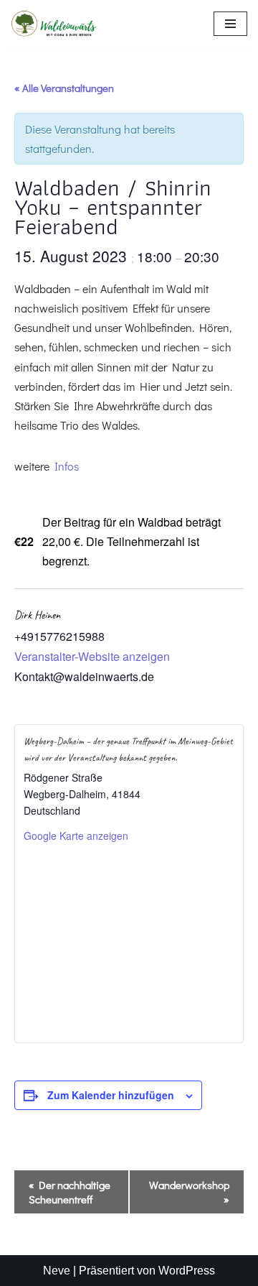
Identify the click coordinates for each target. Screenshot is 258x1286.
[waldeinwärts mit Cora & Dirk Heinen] (54, 23)
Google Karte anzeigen (76, 835)
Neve (56, 1270)
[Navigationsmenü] (230, 23)
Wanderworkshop (189, 1192)
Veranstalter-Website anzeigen (92, 656)
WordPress (186, 1270)
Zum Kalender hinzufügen (110, 1095)
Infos (66, 465)
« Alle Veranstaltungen (64, 87)
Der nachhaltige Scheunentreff (69, 1192)
